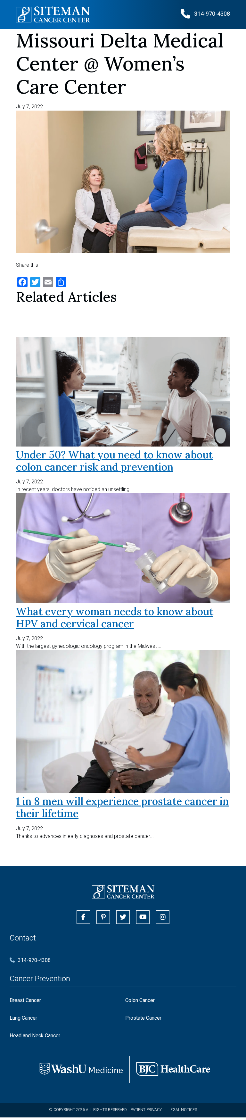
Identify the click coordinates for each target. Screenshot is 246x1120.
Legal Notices (182, 1109)
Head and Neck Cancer (35, 1035)
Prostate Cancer (143, 1018)
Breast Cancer (25, 1000)
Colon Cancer (140, 1000)
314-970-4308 (34, 960)
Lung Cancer (23, 1018)
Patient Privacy (146, 1109)
